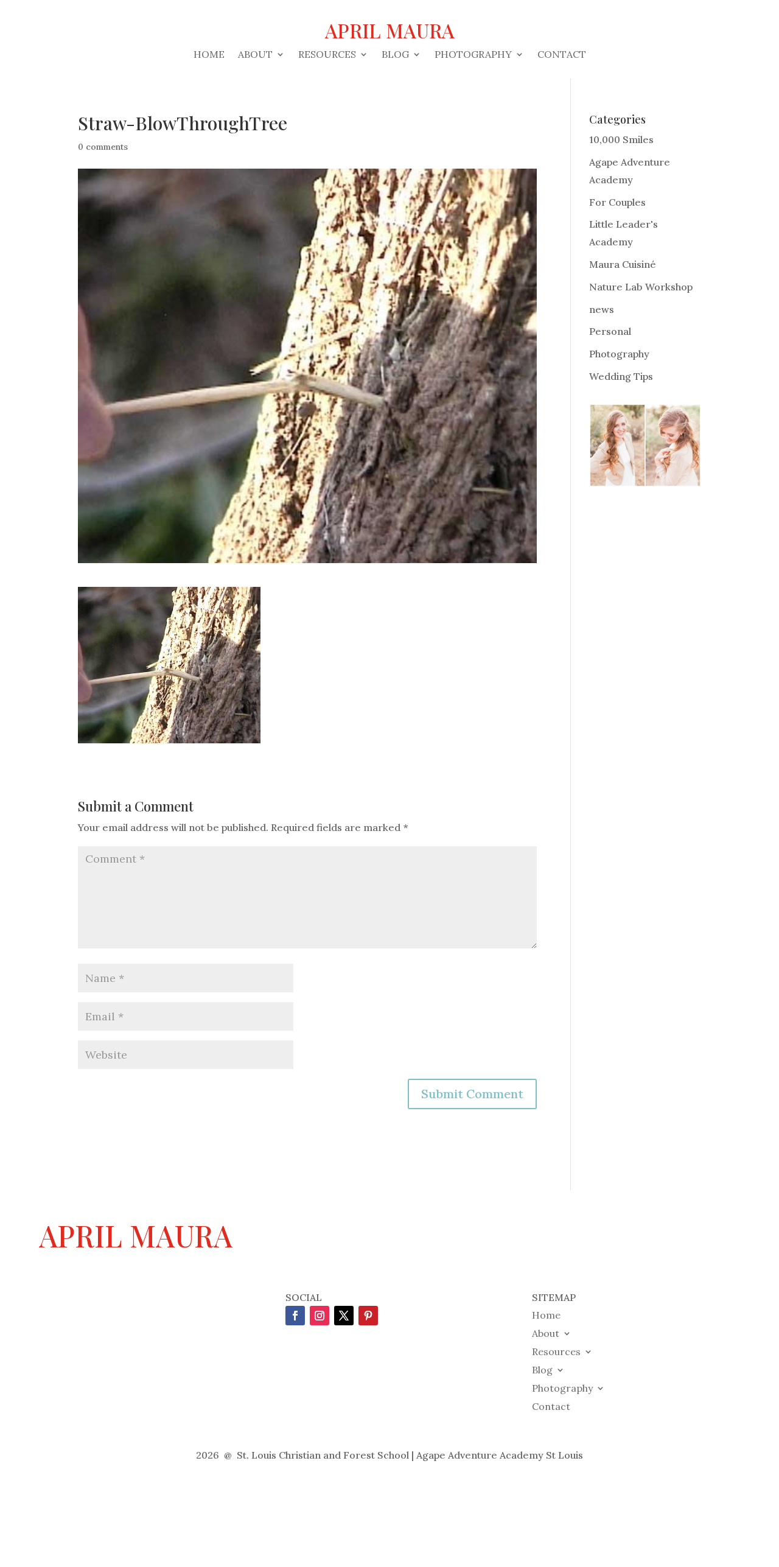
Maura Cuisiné (622, 264)
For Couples (617, 202)
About (255, 55)
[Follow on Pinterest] (368, 1315)
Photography (473, 55)
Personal (610, 331)
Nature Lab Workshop (641, 287)
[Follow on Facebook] (295, 1315)
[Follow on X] (344, 1315)
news (601, 309)
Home (209, 55)
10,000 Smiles (621, 139)
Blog (395, 55)
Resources (327, 55)
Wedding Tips (621, 376)
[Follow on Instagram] (319, 1315)
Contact (561, 55)
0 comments (103, 146)
